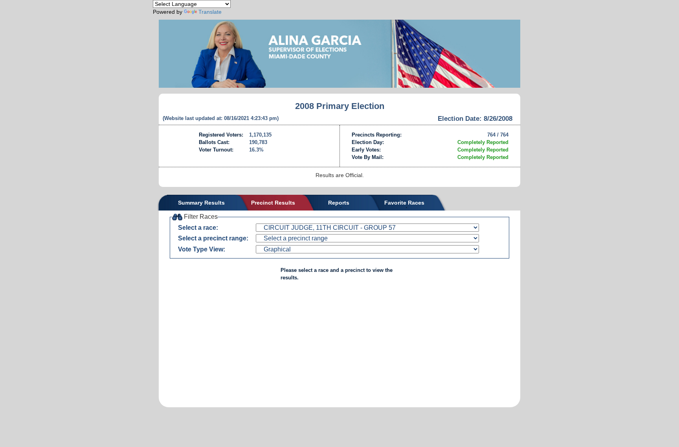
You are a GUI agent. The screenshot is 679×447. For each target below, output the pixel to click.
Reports (338, 202)
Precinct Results (273, 202)
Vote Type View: (201, 249)
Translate (210, 12)
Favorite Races (404, 202)
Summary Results (201, 202)
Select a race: (198, 227)
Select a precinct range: (213, 238)
